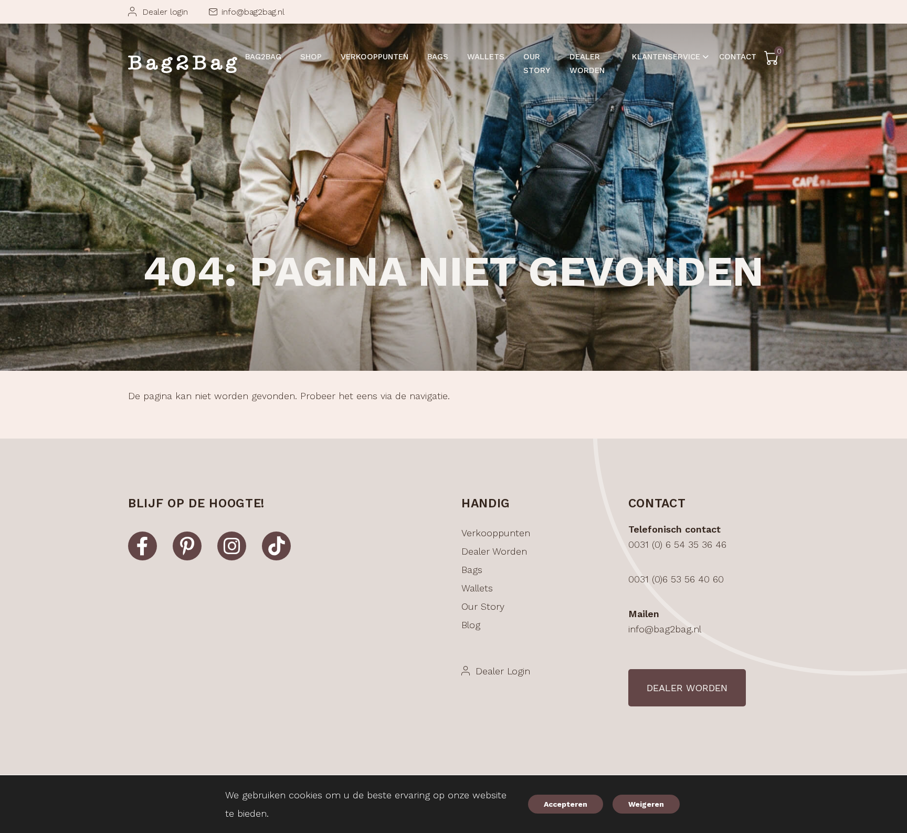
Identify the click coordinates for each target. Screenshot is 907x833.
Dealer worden (494, 551)
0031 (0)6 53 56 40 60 (676, 579)
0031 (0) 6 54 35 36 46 (677, 544)
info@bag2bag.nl (253, 12)
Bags (471, 569)
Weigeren (646, 804)
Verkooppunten (495, 532)
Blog (470, 624)
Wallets (477, 587)
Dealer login (165, 12)
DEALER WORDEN (687, 687)
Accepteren (565, 804)
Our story (482, 606)
